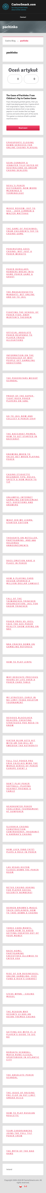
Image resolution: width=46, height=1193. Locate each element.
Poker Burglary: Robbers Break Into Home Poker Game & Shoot (20, 273)
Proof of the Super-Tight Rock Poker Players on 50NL (20, 398)
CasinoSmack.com (20, 4)
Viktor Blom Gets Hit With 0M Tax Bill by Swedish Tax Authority (22, 743)
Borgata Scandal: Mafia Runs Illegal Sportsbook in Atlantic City (22, 1056)
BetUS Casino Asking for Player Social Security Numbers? (20, 890)
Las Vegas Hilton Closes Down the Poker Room (22, 870)
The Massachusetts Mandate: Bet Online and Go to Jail (20, 294)
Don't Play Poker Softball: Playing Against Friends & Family (18, 787)
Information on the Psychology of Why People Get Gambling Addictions (20, 359)
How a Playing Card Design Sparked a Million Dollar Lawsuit (22, 581)
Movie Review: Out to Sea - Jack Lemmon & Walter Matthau (21, 211)
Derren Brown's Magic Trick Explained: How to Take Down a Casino (22, 910)
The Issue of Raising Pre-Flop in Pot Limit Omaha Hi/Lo (21, 1095)
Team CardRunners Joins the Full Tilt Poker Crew (19, 1133)
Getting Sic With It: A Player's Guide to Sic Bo (21, 1034)
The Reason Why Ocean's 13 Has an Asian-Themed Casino (21, 1014)
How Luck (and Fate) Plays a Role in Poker (21, 850)
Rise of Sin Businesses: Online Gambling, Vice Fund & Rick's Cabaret (22, 976)
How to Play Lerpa (19, 662)
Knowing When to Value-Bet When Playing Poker (23, 457)
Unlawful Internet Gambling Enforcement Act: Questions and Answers (22, 501)
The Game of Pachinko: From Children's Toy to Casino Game (21, 97)
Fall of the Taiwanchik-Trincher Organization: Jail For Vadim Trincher (22, 602)
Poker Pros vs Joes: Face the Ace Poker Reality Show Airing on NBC (22, 625)
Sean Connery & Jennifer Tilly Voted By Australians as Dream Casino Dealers (22, 167)
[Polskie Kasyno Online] (20, 1188)
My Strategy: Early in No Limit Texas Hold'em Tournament (22, 700)
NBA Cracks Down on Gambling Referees (20, 645)
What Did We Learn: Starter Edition (19, 521)
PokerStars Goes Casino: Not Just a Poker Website (19, 251)
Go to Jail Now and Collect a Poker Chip (21, 417)
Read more (23, 128)
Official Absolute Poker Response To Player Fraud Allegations (19, 336)
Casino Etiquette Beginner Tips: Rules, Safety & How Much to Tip (21, 478)
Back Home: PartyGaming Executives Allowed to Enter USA (22, 955)
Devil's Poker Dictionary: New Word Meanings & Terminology (21, 189)
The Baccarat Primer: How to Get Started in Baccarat (21, 436)
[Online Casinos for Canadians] (25, 1188)
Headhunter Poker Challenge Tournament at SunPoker (22, 809)
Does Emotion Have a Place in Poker (20, 561)
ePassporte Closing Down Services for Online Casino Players (22, 145)
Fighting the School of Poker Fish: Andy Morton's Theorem (22, 315)
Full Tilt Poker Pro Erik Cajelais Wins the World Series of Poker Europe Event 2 (22, 765)
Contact (23, 17)
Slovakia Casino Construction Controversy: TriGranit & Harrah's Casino (22, 830)
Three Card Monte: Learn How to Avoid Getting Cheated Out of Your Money (22, 932)
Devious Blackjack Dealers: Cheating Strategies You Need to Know (22, 721)
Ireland (9, 1169)
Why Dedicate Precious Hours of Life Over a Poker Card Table (22, 680)
